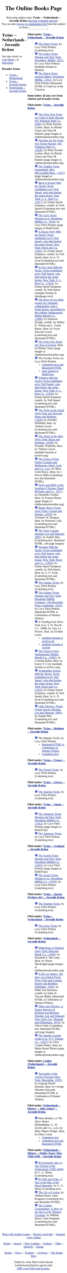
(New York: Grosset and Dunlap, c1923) (48, 511)
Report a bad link (43, 1234)
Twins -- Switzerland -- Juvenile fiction (45, 918)
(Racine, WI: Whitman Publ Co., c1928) (49, 145)
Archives (42, 1252)
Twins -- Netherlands (16, 76)
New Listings (32, 1243)
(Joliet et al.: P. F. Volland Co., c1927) (49, 1039)
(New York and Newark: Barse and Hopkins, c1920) (49, 415)
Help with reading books (16, 1234)
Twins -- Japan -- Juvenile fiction (46, 806)
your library (8, 59)
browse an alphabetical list (31, 23)
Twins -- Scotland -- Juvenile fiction (46, 848)
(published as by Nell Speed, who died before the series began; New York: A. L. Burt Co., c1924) (48, 275)
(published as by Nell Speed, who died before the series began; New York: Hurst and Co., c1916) (48, 555)
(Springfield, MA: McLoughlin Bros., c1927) (50, 169)
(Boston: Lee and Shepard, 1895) (49, 709)
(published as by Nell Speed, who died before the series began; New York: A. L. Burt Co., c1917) (48, 192)
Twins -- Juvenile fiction (17, 83)
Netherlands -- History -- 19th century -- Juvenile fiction (44, 1108)
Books (8, 1252)
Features (29, 1252)
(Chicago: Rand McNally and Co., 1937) (49, 488)
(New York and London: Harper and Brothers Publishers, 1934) (49, 980)
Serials (40, 1246)
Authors (47, 1243)
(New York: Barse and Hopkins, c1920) (49, 439)
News (18, 1252)
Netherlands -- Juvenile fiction (17, 89)
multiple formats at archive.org (52, 639)
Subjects (28, 1246)
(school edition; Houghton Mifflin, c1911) (49, 76)
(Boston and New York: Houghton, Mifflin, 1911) (49, 57)
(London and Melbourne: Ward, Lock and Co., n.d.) (48, 464)
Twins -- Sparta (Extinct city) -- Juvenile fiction (46, 896)
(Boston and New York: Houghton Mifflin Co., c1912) (48, 818)
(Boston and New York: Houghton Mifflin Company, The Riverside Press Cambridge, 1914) (49, 599)
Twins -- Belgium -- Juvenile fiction (46, 730)
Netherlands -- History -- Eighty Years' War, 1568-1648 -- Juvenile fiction (45, 1153)
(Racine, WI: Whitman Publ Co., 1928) (49, 119)
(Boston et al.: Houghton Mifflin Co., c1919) (49, 878)
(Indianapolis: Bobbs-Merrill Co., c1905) (47, 654)
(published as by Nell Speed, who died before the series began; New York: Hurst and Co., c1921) (48, 241)
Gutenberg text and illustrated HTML (52, 366)
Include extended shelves (43, 20)
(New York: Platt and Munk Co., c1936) (49, 951)
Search (17, 1243)
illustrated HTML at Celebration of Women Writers (53, 747)
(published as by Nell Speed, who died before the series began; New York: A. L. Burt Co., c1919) (48, 385)
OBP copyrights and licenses (33, 1268)
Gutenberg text (50, 754)
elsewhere (7, 62)
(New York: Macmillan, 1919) (48, 1077)
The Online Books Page (33, 8)
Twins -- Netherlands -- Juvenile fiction (46, 36)
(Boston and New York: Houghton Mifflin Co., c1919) (48, 860)
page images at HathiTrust (50, 373)
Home (6, 1243)
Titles (58, 1243)
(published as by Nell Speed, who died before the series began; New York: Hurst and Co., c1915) (48, 680)
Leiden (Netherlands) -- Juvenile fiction (42, 1064)
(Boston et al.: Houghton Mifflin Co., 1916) (49, 218)
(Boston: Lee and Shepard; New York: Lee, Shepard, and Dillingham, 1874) (50, 1014)
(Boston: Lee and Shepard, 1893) (50, 534)
